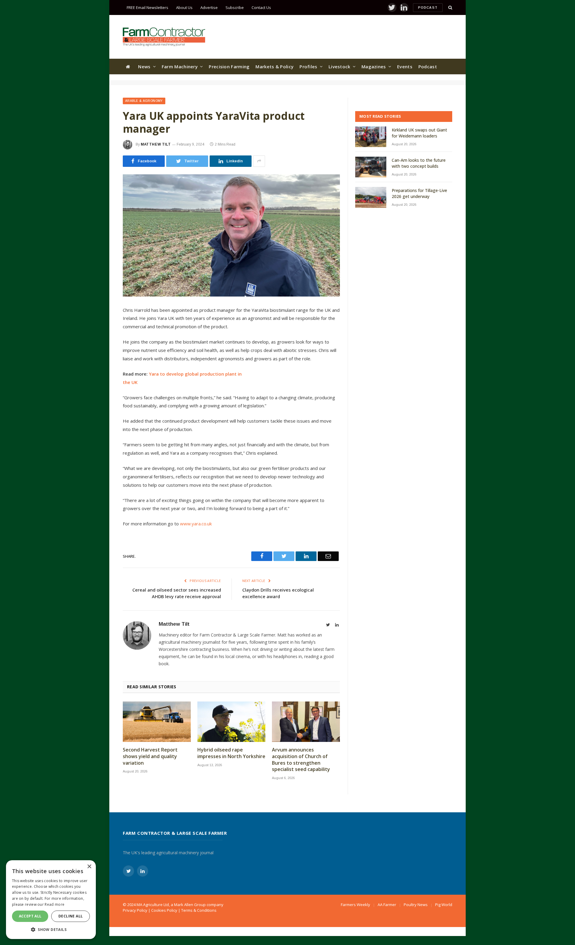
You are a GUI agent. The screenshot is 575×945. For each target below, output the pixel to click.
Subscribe (235, 7)
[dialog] (51, 899)
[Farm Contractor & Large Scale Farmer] (164, 37)
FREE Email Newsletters (147, 7)
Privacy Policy (135, 910)
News (144, 66)
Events (404, 66)
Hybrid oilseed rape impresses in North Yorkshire (231, 753)
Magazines (373, 66)
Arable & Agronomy (144, 100)
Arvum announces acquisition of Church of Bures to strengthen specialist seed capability (301, 759)
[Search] (449, 7)
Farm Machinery (180, 66)
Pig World (443, 904)
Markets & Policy (274, 66)
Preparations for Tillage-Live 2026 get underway (419, 193)
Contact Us (261, 7)
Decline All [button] (70, 916)
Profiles (308, 66)
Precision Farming (229, 66)
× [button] (89, 866)
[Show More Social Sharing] (259, 161)
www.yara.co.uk (196, 524)
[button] (51, 929)
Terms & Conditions (199, 910)
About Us (184, 7)
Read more (54, 904)
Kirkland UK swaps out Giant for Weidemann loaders (419, 133)
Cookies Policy (164, 910)
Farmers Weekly (355, 904)
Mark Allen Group (190, 904)
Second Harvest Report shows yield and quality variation (150, 756)
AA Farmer (387, 904)
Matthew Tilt (156, 144)
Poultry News (416, 904)
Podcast (428, 7)
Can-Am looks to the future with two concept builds (419, 163)
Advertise (209, 7)
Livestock (339, 66)
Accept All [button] (30, 916)
